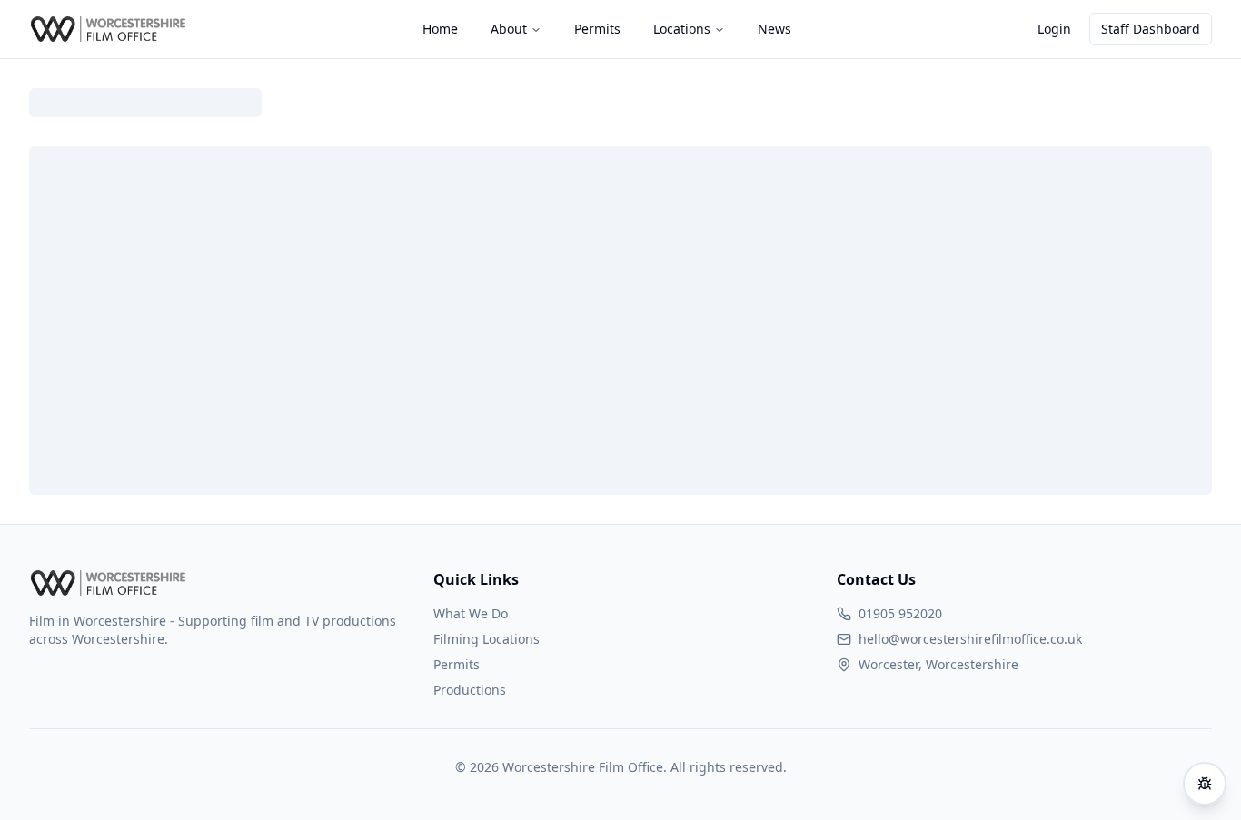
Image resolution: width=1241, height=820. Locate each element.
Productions (469, 689)
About (509, 28)
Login (1054, 28)
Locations (681, 28)
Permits (456, 664)
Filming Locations (486, 638)
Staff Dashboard (1150, 28)
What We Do (470, 613)
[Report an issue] (1204, 783)
